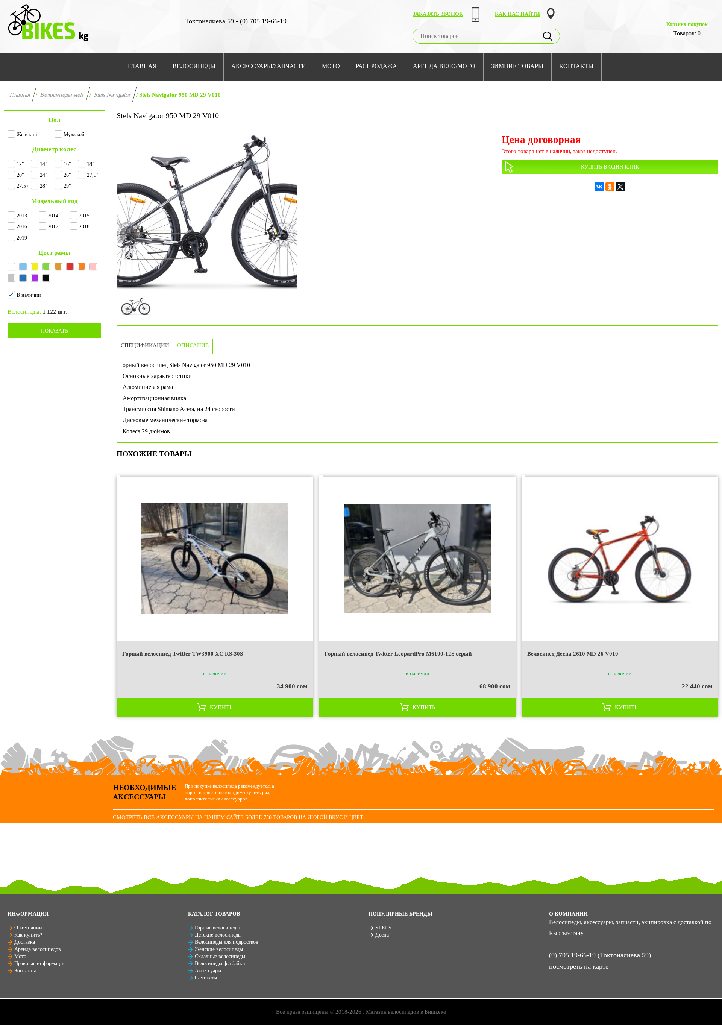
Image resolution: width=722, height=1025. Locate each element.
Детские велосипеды (218, 935)
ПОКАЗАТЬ (54, 331)
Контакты (25, 970)
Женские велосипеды (219, 949)
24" (43, 175)
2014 (53, 216)
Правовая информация (39, 963)
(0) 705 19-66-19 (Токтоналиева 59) (600, 955)
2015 (84, 216)
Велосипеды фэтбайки (220, 963)
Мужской (74, 134)
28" (43, 186)
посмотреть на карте (578, 966)
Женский (27, 134)
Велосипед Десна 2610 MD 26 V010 (572, 654)
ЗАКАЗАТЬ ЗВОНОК (438, 14)
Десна (382, 935)
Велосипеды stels (62, 94)
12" (20, 164)
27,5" (93, 175)
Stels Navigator (112, 94)
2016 (22, 226)
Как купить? (28, 935)
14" (43, 164)
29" (67, 186)
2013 (22, 216)
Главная (20, 94)
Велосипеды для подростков (226, 942)
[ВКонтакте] (599, 186)
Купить (221, 707)
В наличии (29, 295)
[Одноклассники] (609, 186)
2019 (22, 238)
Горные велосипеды (217, 928)
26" (67, 175)
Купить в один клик (610, 167)
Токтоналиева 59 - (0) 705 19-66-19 (236, 21)
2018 (84, 226)
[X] (620, 186)
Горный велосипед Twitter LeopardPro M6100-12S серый (398, 654)
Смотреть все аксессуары (153, 817)
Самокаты (206, 978)
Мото (20, 956)
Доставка (24, 942)
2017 (53, 226)
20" (20, 175)
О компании (28, 928)
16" (67, 164)
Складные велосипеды (220, 956)
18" (90, 164)
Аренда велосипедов (37, 949)
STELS (383, 928)
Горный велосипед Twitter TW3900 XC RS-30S (182, 654)
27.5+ (23, 186)
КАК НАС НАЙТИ (517, 14)
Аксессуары (208, 970)
